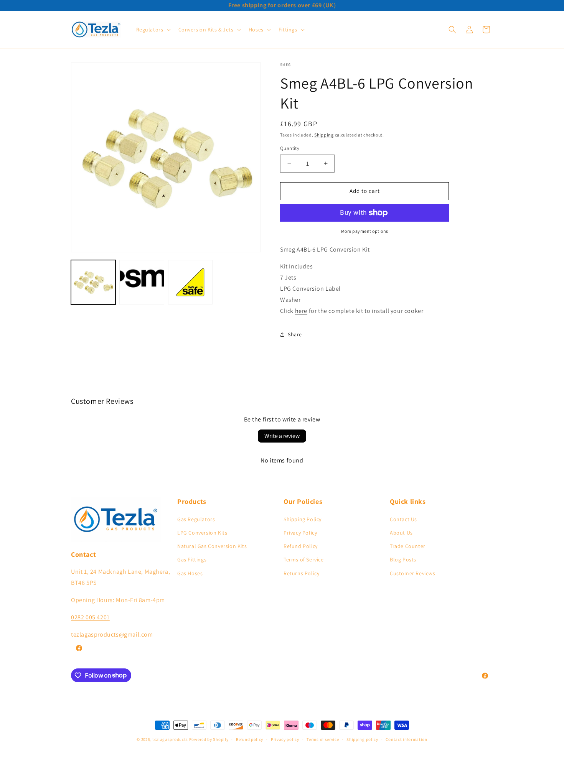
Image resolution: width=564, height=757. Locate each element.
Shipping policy (362, 739)
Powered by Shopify (209, 739)
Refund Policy (301, 546)
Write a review (282, 436)
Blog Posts (403, 559)
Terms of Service (304, 559)
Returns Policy (301, 572)
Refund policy (249, 739)
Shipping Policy (303, 518)
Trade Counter (407, 546)
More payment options (364, 231)
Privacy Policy (300, 532)
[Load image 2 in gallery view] (141, 282)
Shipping (324, 135)
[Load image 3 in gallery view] (190, 282)
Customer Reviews (412, 572)
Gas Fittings (191, 559)
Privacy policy (285, 739)
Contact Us (403, 518)
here (301, 311)
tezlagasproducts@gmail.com (112, 634)
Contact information (406, 739)
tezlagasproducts (170, 739)
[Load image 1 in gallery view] (93, 282)
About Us (401, 532)
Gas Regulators (196, 518)
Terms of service (323, 739)
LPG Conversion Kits (202, 532)
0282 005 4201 (90, 617)
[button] (153, 29)
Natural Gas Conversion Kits (212, 546)
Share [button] (295, 334)
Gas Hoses (190, 572)
